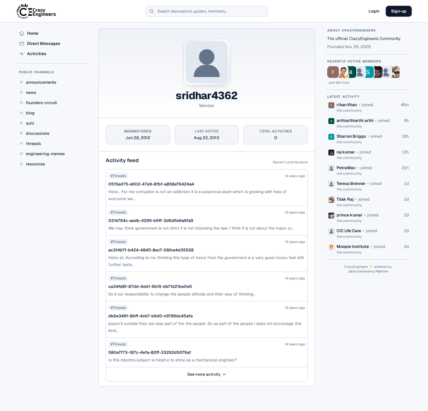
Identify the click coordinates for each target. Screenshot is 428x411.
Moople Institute (353, 246)
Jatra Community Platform (368, 271)
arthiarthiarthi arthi (355, 120)
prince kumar (349, 215)
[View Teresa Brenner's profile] (385, 72)
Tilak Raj (345, 199)
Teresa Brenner (351, 183)
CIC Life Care (349, 230)
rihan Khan (347, 104)
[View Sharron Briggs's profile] (368, 72)
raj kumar (346, 152)
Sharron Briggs (351, 136)
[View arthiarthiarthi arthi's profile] (350, 72)
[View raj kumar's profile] (377, 72)
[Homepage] (36, 11)
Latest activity (343, 97)
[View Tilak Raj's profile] (394, 72)
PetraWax (346, 167)
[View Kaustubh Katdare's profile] (342, 72)
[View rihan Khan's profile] (333, 72)
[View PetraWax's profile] (359, 72)
